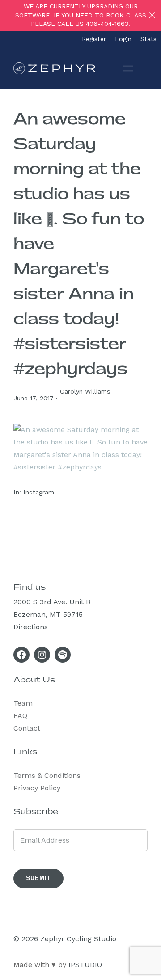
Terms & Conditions (46, 775)
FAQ (20, 715)
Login (123, 38)
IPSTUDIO (85, 964)
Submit (38, 878)
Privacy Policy (36, 788)
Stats (148, 38)
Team (23, 703)
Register (94, 38)
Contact (26, 728)
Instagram (38, 492)
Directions (30, 627)
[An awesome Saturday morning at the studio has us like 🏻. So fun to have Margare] (80, 467)
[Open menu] (128, 68)
